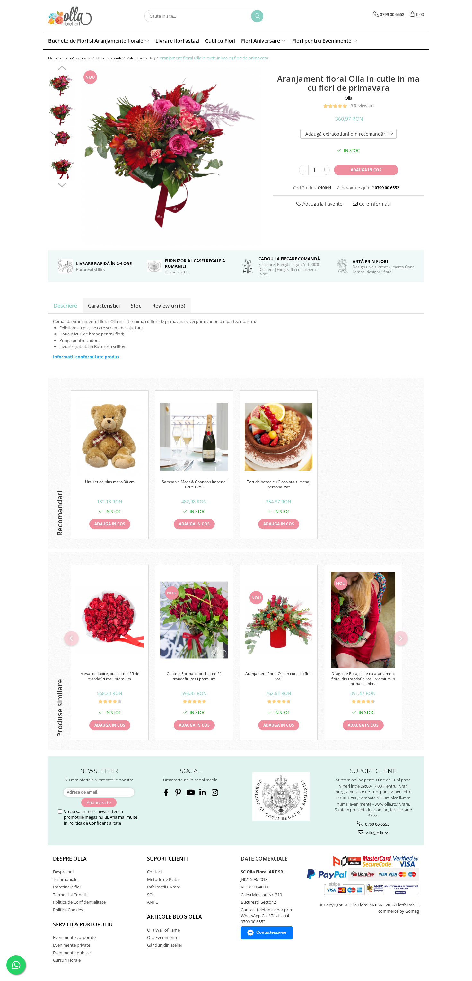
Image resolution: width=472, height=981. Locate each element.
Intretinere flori (67, 887)
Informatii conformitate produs (86, 357)
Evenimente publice (72, 953)
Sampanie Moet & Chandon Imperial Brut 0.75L (194, 484)
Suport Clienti (167, 858)
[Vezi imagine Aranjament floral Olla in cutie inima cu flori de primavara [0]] (61, 85)
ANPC (152, 902)
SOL (151, 894)
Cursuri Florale (67, 960)
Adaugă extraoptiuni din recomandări (346, 134)
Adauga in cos (366, 170)
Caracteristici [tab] (104, 305)
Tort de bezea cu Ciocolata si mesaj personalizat (278, 484)
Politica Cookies (68, 910)
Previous (61, 69)
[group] (171, 155)
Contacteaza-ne (271, 932)
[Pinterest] (178, 792)
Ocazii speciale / (111, 58)
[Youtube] (190, 792)
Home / (55, 58)
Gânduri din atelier (164, 945)
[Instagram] (214, 792)
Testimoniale (65, 879)
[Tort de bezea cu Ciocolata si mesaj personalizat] (278, 437)
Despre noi (63, 872)
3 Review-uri (362, 106)
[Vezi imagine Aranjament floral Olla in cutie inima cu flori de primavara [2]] (61, 140)
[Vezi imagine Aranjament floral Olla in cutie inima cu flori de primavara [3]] (61, 167)
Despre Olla (70, 858)
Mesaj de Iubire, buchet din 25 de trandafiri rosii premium (109, 676)
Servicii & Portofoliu (83, 924)
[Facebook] (165, 792)
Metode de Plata (163, 879)
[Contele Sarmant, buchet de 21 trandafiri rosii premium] (194, 620)
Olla (348, 98)
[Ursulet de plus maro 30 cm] (110, 436)
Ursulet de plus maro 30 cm (110, 482)
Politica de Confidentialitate (94, 823)
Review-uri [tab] (168, 305)
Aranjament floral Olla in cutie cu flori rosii (278, 676)
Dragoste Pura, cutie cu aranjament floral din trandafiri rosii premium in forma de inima (363, 678)
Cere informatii (374, 204)
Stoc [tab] (136, 305)
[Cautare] (257, 16)
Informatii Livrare (163, 887)
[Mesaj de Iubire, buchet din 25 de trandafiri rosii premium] (110, 620)
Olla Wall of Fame (163, 930)
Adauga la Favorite (321, 204)
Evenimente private (71, 945)
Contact (154, 872)
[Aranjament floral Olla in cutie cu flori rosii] (278, 620)
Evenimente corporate (74, 937)
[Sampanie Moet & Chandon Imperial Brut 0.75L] (194, 437)
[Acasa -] (80, 16)
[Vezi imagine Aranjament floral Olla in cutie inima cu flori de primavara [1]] (61, 113)
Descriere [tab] (65, 305)
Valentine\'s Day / (143, 58)
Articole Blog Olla (174, 916)
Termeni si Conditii (70, 894)
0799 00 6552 (376, 824)
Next (61, 184)
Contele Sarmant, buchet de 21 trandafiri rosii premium (194, 676)
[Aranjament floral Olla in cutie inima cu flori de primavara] (171, 155)
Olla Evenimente (162, 937)
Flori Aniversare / (79, 58)
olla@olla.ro (377, 833)
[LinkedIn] (202, 792)
